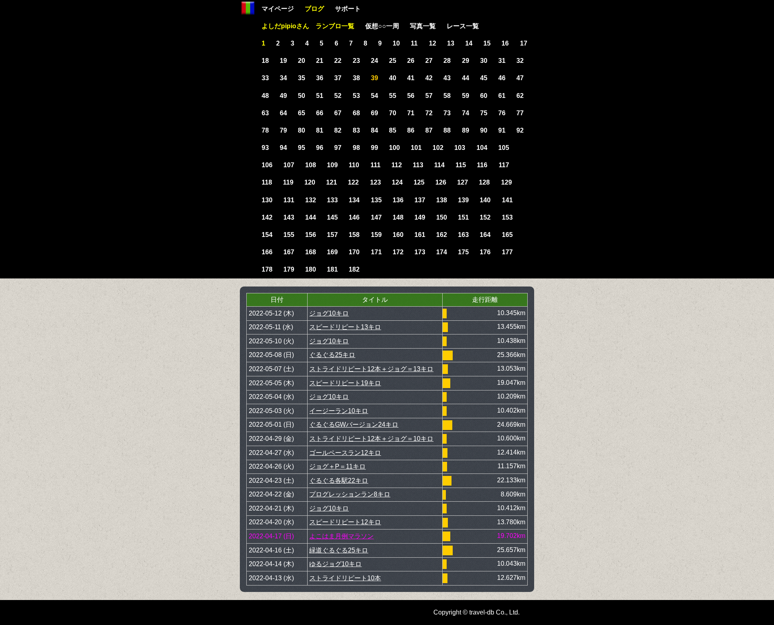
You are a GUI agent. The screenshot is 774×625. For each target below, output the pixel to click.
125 (419, 182)
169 (332, 252)
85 (392, 130)
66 (319, 113)
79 (283, 130)
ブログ (314, 8)
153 (507, 217)
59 (465, 95)
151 (463, 217)
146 (354, 217)
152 (485, 217)
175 (463, 252)
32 (520, 60)
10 (396, 43)
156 (310, 234)
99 (374, 147)
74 (465, 113)
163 (463, 234)
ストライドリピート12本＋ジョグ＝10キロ (371, 438)
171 (376, 252)
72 (429, 113)
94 (283, 147)
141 (507, 200)
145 (332, 217)
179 (288, 269)
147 (376, 217)
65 (301, 113)
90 (483, 130)
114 (439, 165)
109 (332, 165)
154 (267, 234)
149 (419, 217)
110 (354, 165)
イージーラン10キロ (338, 410)
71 (410, 113)
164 (485, 234)
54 (374, 95)
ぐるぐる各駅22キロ (338, 480)
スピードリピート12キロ (345, 522)
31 (502, 60)
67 (337, 113)
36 (319, 78)
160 (398, 234)
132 (310, 200)
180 (310, 269)
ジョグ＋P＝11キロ (337, 466)
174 (441, 252)
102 (438, 147)
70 (392, 113)
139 (463, 200)
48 (265, 95)
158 (354, 234)
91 (502, 130)
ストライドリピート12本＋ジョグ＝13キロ (371, 368)
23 (356, 60)
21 (319, 60)
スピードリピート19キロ (345, 383)
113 (418, 165)
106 (267, 165)
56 (410, 95)
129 (506, 182)
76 (502, 113)
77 (520, 113)
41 (410, 78)
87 (429, 130)
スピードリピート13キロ (345, 327)
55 (392, 95)
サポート (348, 8)
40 (392, 78)
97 (337, 147)
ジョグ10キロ (329, 313)
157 (332, 234)
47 (520, 78)
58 (447, 95)
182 (354, 269)
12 (432, 43)
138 (441, 200)
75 (483, 113)
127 (462, 182)
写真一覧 (423, 26)
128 (484, 182)
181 (332, 269)
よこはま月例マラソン (341, 536)
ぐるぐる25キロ (332, 354)
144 (310, 217)
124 (397, 182)
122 (353, 182)
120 (309, 182)
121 (331, 182)
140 (485, 200)
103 (459, 147)
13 (450, 43)
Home (248, 8)
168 (310, 252)
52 (337, 95)
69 (374, 113)
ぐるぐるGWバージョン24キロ (353, 424)
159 (376, 234)
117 (504, 165)
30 (483, 60)
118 (267, 182)
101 (416, 147)
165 (507, 234)
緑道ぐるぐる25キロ (338, 550)
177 (507, 252)
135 (376, 200)
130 (267, 200)
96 (319, 147)
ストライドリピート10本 (345, 578)
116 (482, 165)
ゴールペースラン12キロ (345, 452)
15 (487, 43)
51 (319, 95)
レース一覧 (463, 26)
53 (356, 95)
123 (375, 182)
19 (283, 60)
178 (267, 269)
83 (356, 130)
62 (520, 95)
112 (396, 165)
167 (288, 252)
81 (319, 130)
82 (337, 130)
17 (523, 43)
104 (481, 147)
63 (265, 113)
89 (465, 130)
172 (398, 252)
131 (288, 200)
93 (265, 147)
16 (505, 43)
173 (419, 252)
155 (288, 234)
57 (429, 95)
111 (375, 165)
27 (429, 60)
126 (440, 182)
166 (267, 252)
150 (441, 217)
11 (414, 43)
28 (447, 60)
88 (447, 130)
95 (301, 147)
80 (301, 130)
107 (288, 165)
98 (356, 147)
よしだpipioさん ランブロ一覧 (308, 26)
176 (485, 252)
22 (337, 60)
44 (465, 78)
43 (447, 78)
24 (374, 60)
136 (398, 200)
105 (503, 147)
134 (354, 200)
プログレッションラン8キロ (349, 494)
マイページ (278, 8)
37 (337, 78)
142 (267, 217)
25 (392, 60)
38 (356, 78)
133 (332, 200)
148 (398, 217)
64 (283, 113)
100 (394, 147)
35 (301, 78)
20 (301, 60)
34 (283, 78)
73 (447, 113)
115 (461, 165)
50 (301, 95)
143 (288, 217)
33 (265, 78)
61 (502, 95)
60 (483, 95)
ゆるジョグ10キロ (335, 564)
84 (374, 130)
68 (356, 113)
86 (410, 130)
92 (520, 130)
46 (502, 78)
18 (265, 60)
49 (283, 95)
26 (410, 60)
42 (429, 78)
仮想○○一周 (382, 26)
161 (419, 234)
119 (288, 182)
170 (354, 252)
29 (465, 60)
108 (310, 165)
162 (441, 234)
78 (265, 130)
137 (419, 200)
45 (483, 78)
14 (468, 43)
